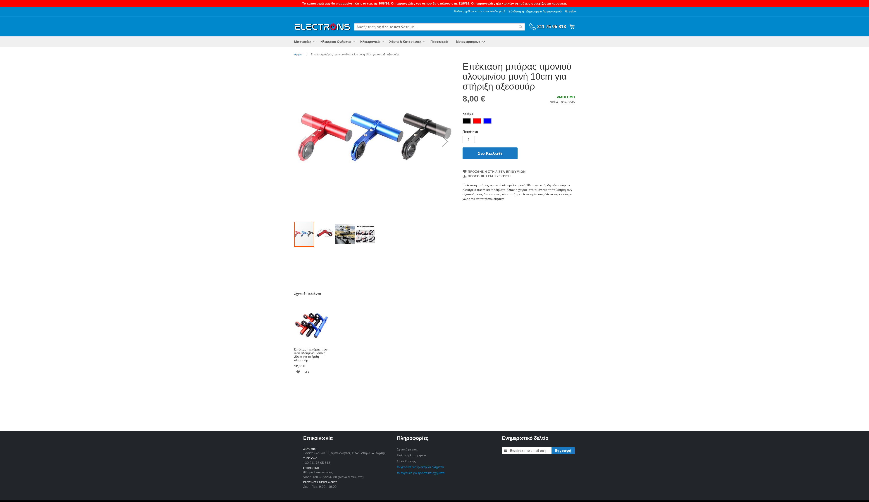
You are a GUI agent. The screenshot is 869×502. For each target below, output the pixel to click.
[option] (467, 121)
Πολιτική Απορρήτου (411, 455)
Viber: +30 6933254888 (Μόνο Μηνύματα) (333, 477)
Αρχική (298, 54)
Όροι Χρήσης (406, 461)
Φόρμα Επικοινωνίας (318, 472)
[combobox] (439, 27)
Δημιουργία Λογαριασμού (544, 11)
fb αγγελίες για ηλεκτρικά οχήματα (420, 473)
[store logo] (322, 26)
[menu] (434, 41)
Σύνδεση (515, 11)
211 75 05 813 (551, 26)
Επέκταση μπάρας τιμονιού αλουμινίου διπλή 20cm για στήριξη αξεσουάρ (311, 355)
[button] (570, 11)
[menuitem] (303, 41)
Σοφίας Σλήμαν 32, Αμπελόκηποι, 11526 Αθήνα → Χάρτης (344, 453)
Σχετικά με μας (407, 449)
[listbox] (519, 121)
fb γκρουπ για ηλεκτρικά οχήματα (420, 467)
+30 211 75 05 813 (316, 462)
